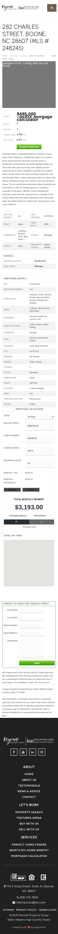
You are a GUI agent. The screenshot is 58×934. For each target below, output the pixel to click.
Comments (12, 641)
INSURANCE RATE (12, 460)
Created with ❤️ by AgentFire (29, 927)
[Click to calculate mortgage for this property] (36, 118)
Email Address (11, 633)
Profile (5, 56)
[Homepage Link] (21, 7)
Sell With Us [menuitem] (29, 829)
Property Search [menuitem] (29, 812)
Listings (23, 56)
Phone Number (11, 625)
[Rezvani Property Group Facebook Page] (14, 752)
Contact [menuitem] (29, 797)
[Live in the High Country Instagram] (41, 752)
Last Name (12, 617)
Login (53, 56)
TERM (6, 416)
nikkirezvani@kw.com (31, 902)
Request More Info (29, 147)
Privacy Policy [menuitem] (26, 909)
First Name (12, 610)
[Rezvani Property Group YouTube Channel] (23, 752)
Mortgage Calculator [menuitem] (29, 856)
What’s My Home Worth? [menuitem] (29, 850)
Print (4, 59)
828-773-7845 (29, 897)
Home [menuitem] (29, 774)
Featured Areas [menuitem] (29, 817)
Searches (14, 56)
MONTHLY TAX (10, 473)
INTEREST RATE (11, 448)
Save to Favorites (36, 56)
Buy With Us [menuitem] (29, 823)
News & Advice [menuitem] (29, 791)
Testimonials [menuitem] (29, 785)
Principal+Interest (18, 516)
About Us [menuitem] (29, 779)
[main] (29, 361)
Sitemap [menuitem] (8, 909)
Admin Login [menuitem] (47, 909)
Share (11, 59)
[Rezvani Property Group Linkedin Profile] (32, 752)
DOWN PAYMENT (12, 435)
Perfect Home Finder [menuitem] (29, 844)
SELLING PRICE (11, 423)
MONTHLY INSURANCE (10, 481)
